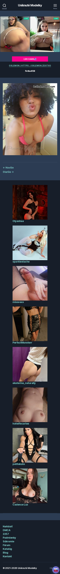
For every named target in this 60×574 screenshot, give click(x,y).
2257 (6, 533)
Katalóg (7, 548)
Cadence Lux (20, 504)
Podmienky (9, 537)
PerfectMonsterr (22, 342)
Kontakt (7, 556)
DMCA (6, 530)
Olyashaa (18, 221)
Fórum (6, 545)
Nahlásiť (7, 526)
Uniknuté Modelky (30, 5)
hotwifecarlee (21, 423)
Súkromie (8, 541)
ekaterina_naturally (24, 383)
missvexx (18, 302)
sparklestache (21, 261)
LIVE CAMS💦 (30, 59)
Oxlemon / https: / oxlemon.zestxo (30, 65)
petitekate (19, 464)
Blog (5, 552)
